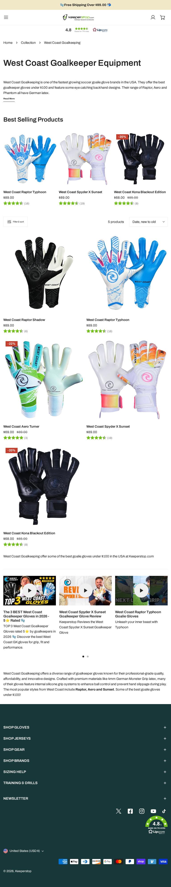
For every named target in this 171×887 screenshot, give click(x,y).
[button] (163, 17)
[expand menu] (6, 17)
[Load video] (29, 590)
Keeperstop (23, 871)
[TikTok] (165, 811)
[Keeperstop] (78, 17)
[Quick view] (48, 180)
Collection (28, 42)
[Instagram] (142, 811)
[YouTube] (153, 811)
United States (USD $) (25, 851)
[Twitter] (118, 811)
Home (7, 42)
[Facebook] (130, 811)
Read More (9, 98)
